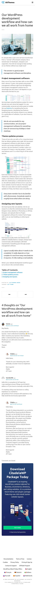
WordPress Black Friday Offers (12, 569)
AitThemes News (14, 282)
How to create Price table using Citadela (25, 294)
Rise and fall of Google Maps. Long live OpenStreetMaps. (9, 294)
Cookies (5, 562)
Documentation (8, 559)
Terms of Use (20, 559)
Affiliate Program (24, 565)
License (29, 559)
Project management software (12, 272)
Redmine (9, 108)
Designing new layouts (10, 276)
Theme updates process (10, 274)
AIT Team (11, 284)
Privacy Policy (15, 562)
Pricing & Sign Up (27, 562)
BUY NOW (17, 527)
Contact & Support (11, 565)
